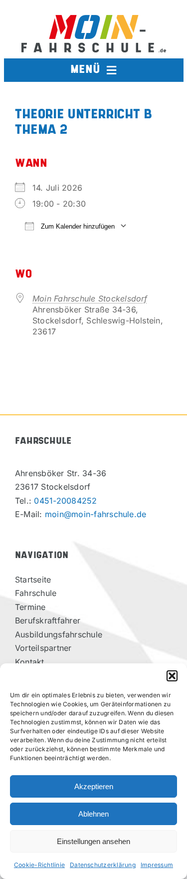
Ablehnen (93, 814)
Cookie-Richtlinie (39, 865)
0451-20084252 (65, 501)
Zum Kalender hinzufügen (77, 226)
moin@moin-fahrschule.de (96, 514)
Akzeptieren (93, 786)
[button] (172, 676)
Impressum (157, 865)
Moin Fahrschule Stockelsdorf (90, 298)
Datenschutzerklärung (103, 865)
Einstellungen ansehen (93, 841)
